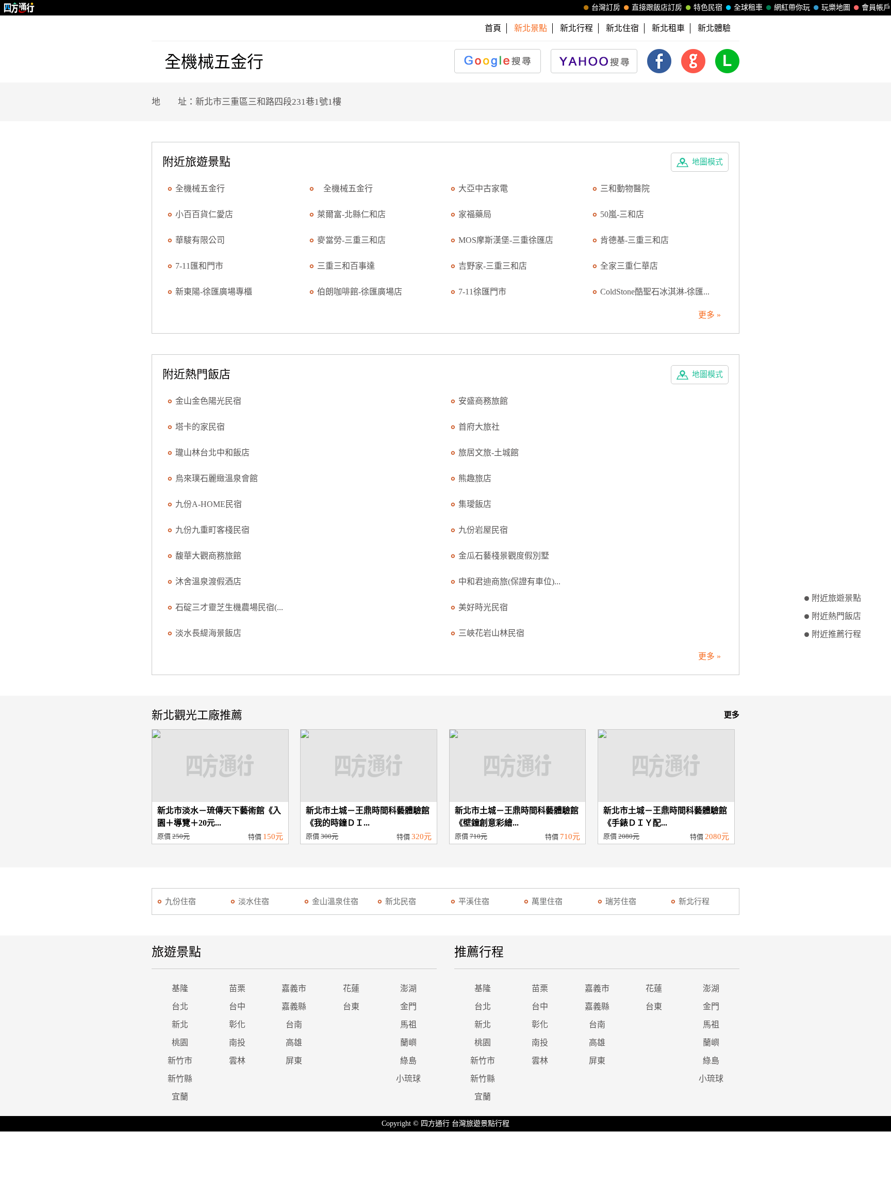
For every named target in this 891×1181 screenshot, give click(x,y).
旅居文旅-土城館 (488, 452)
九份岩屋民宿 (483, 530)
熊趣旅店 (474, 478)
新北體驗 (714, 28)
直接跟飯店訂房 (657, 7)
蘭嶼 (408, 1042)
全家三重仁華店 (629, 265)
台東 (351, 1006)
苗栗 (237, 988)
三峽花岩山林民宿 (491, 633)
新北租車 (668, 28)
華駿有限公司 (200, 240)
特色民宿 (708, 7)
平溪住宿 (473, 901)
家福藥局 (474, 214)
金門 (408, 1006)
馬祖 (408, 1024)
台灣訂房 (605, 7)
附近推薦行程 (836, 634)
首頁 (493, 28)
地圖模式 (707, 162)
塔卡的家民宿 (200, 426)
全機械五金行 (200, 188)
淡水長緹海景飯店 (208, 633)
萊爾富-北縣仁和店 (351, 214)
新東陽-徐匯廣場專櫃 (213, 291)
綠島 (408, 1060)
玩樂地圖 (835, 7)
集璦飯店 (474, 504)
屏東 (294, 1060)
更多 (731, 715)
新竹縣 (180, 1078)
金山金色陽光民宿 (208, 401)
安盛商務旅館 (483, 401)
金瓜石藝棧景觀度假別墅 (503, 555)
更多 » (709, 314)
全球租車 (748, 7)
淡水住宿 (253, 901)
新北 (180, 1024)
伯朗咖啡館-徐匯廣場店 (359, 291)
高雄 (294, 1042)
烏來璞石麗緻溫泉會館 (216, 478)
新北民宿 (400, 901)
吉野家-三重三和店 (492, 265)
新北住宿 (622, 28)
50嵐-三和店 (622, 214)
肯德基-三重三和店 (634, 240)
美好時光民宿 (483, 607)
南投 (237, 1042)
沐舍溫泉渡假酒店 (208, 581)
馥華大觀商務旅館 (208, 555)
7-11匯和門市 (199, 265)
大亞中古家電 (483, 188)
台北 (180, 1006)
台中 (237, 1006)
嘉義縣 (294, 1006)
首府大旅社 (479, 426)
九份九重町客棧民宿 (212, 530)
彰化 (237, 1024)
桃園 (180, 1042)
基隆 (180, 988)
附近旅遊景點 (836, 598)
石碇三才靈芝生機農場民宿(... (229, 607)
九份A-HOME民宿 (208, 504)
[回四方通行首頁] (19, 7)
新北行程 (576, 28)
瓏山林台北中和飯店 (212, 452)
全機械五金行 (345, 188)
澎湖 (408, 988)
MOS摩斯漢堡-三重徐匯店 (505, 240)
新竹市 (180, 1060)
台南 (294, 1024)
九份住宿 (180, 901)
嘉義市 (294, 988)
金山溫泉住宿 (335, 901)
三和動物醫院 (625, 188)
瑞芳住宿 (620, 901)
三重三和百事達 (346, 265)
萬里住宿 (547, 901)
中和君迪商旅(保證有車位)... (509, 581)
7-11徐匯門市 (482, 291)
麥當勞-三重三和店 (351, 240)
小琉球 (408, 1078)
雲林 (237, 1060)
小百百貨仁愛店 (204, 214)
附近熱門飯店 (836, 616)
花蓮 (351, 988)
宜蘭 (180, 1096)
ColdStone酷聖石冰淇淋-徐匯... (655, 291)
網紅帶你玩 (792, 7)
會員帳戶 (876, 7)
